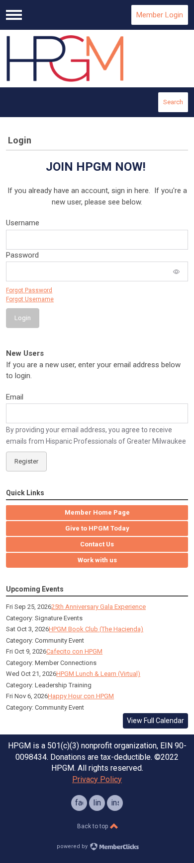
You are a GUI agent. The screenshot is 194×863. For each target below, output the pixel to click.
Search (173, 102)
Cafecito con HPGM (74, 651)
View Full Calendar (155, 721)
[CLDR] (97, 58)
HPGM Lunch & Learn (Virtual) (98, 673)
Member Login (159, 14)
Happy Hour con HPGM (81, 696)
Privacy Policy (97, 779)
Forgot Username (30, 299)
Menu (14, 15)
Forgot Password (29, 290)
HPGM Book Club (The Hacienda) (96, 629)
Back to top (93, 826)
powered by (73, 846)
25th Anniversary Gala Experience (98, 606)
